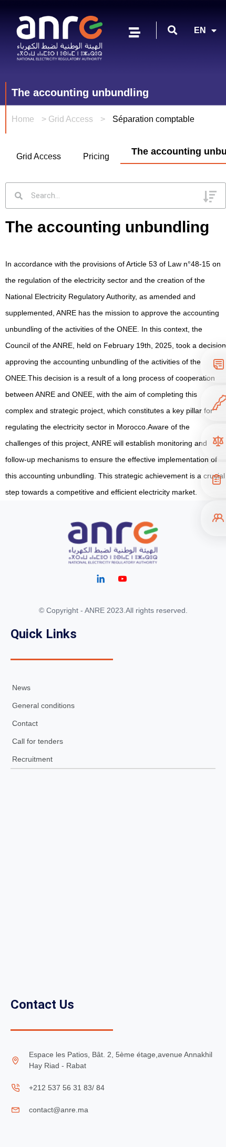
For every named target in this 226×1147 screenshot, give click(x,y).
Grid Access (70, 119)
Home (23, 119)
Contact (25, 723)
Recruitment (32, 759)
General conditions (43, 705)
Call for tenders (37, 741)
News (21, 687)
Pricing (96, 156)
